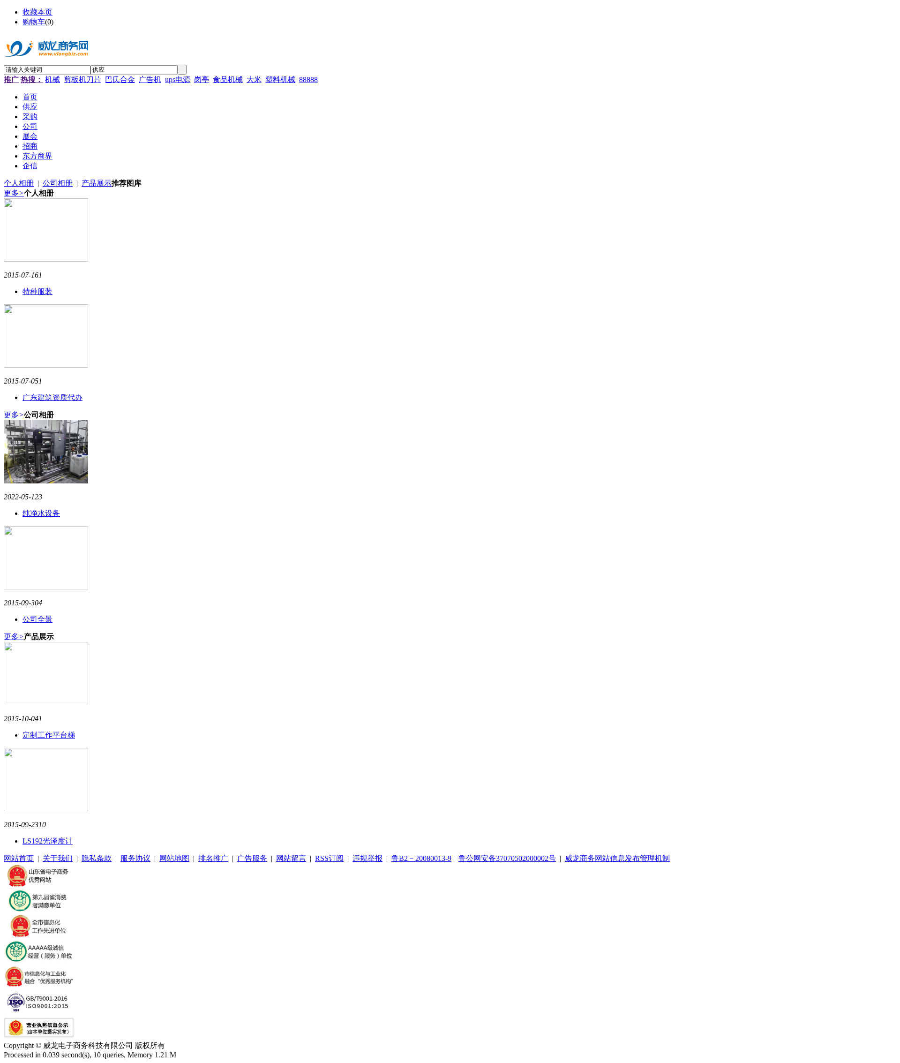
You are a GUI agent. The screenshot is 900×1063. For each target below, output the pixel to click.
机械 (52, 79)
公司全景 (37, 619)
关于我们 (58, 858)
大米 (254, 79)
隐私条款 (97, 858)
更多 (14, 193)
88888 (308, 79)
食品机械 (228, 79)
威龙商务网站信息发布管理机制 (617, 858)
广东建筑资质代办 (52, 397)
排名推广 (213, 858)
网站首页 (19, 858)
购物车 (33, 22)
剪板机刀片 (82, 79)
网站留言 (291, 858)
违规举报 (367, 858)
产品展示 (97, 183)
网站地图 (174, 858)
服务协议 (135, 858)
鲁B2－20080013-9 (421, 858)
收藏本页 (37, 12)
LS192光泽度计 (47, 841)
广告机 (150, 79)
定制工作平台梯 (48, 735)
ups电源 (177, 79)
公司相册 (58, 183)
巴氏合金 (120, 79)
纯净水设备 (41, 513)
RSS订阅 (329, 858)
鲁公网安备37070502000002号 (507, 858)
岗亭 (201, 79)
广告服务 (252, 858)
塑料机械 (280, 79)
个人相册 (19, 183)
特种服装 (37, 291)
